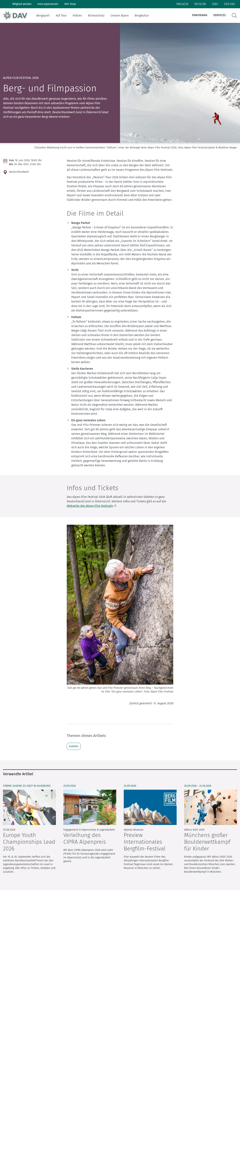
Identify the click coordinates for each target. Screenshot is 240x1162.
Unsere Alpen (119, 15)
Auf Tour (61, 15)
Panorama (199, 15)
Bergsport (43, 15)
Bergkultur (142, 15)
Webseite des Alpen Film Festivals (90, 506)
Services (219, 15)
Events (73, 746)
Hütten (77, 15)
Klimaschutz (96, 15)
